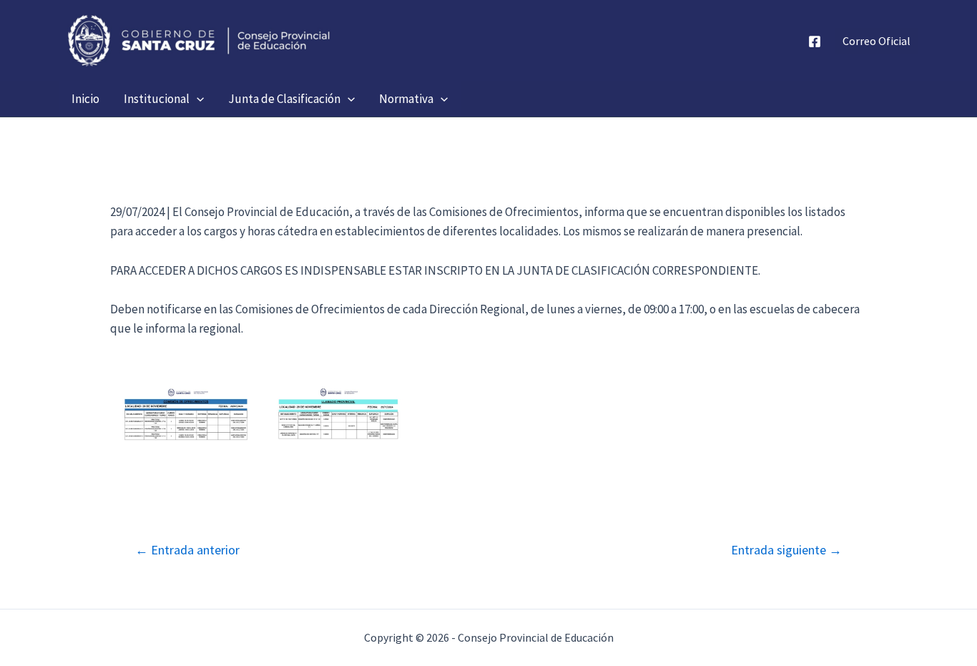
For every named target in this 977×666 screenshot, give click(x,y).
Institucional (157, 99)
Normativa (406, 99)
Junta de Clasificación (284, 99)
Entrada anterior (187, 550)
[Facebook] (814, 41)
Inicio (85, 99)
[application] (197, 99)
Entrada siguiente (786, 550)
